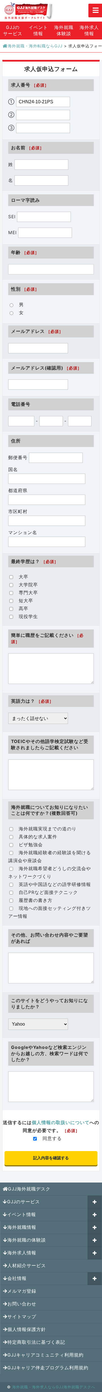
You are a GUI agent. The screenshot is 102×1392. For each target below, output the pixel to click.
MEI (13, 232)
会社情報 (17, 1278)
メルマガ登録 (21, 1291)
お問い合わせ (21, 1304)
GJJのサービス (12, 30)
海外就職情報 (21, 1227)
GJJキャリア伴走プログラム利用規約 (47, 1367)
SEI (12, 216)
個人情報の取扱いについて (61, 1122)
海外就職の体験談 (26, 1240)
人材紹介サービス (26, 1265)
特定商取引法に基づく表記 (36, 1342)
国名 (13, 469)
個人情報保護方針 (26, 1329)
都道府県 (17, 490)
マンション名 (22, 532)
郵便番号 (18, 457)
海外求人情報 (89, 30)
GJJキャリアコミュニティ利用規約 (45, 1355)
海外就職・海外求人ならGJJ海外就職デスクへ (53, 1387)
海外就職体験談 (63, 30)
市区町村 (17, 511)
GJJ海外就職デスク (29, 1189)
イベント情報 (38, 30)
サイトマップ (21, 1316)
